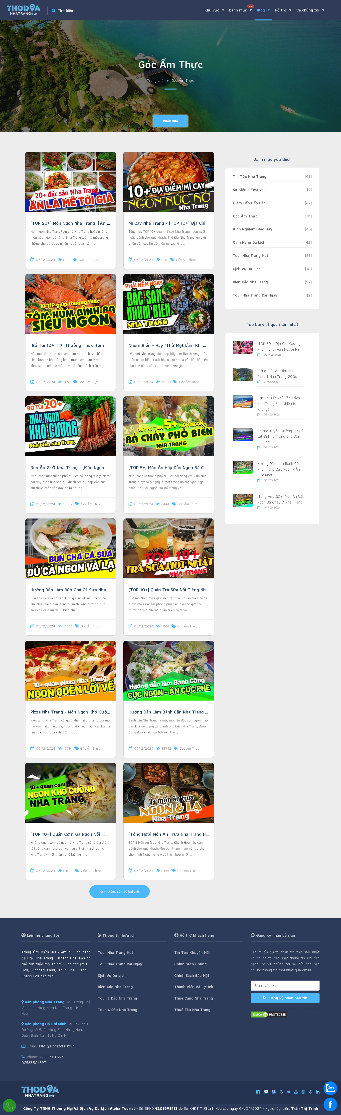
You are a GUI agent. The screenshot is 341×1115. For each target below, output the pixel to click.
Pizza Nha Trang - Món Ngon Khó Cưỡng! (71, 712)
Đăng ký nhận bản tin (287, 998)
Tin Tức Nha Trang (249, 176)
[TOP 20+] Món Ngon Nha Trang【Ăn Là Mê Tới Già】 (84, 223)
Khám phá (170, 121)
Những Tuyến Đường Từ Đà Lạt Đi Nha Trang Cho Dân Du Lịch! (280, 436)
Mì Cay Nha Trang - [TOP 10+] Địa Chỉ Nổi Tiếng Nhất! (183, 223)
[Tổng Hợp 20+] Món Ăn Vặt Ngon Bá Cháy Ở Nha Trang (280, 499)
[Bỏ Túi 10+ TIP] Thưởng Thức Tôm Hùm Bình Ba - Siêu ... (90, 345)
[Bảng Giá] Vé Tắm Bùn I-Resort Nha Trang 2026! (277, 374)
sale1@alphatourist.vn (56, 1046)
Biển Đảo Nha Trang (250, 282)
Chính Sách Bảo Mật (191, 975)
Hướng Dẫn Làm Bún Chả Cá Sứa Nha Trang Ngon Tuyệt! (88, 590)
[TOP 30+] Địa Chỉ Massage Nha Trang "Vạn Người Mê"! (280, 346)
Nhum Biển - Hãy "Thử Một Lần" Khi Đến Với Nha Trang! (185, 345)
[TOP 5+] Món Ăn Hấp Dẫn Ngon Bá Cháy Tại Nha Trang (185, 467)
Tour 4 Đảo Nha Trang (117, 1010)
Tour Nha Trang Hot (250, 255)
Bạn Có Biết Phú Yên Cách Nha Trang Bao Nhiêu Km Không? (278, 403)
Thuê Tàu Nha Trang (192, 1010)
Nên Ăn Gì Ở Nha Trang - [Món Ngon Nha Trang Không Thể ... (92, 467)
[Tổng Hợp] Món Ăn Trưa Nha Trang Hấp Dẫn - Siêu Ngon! (187, 834)
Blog (261, 10)
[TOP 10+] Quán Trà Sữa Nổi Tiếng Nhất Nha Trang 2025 (186, 590)
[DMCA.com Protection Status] (269, 1014)
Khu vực (212, 10)
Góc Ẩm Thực (88, 259)
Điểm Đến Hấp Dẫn (249, 203)
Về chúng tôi (308, 10)
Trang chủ (155, 81)
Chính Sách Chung (190, 964)
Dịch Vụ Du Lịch (247, 269)
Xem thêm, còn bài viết (120, 891)
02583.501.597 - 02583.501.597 (43, 1060)
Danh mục (241, 8)
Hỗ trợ (281, 10)
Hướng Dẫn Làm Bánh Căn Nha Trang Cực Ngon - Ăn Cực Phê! (192, 712)
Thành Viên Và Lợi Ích (193, 987)
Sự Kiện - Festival (249, 190)
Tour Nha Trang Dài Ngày (255, 295)
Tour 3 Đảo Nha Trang (117, 998)
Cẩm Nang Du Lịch (249, 242)
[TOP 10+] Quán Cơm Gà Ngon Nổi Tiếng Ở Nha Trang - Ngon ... (95, 834)
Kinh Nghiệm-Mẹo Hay (252, 229)
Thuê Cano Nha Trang (193, 998)
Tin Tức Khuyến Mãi (192, 952)
